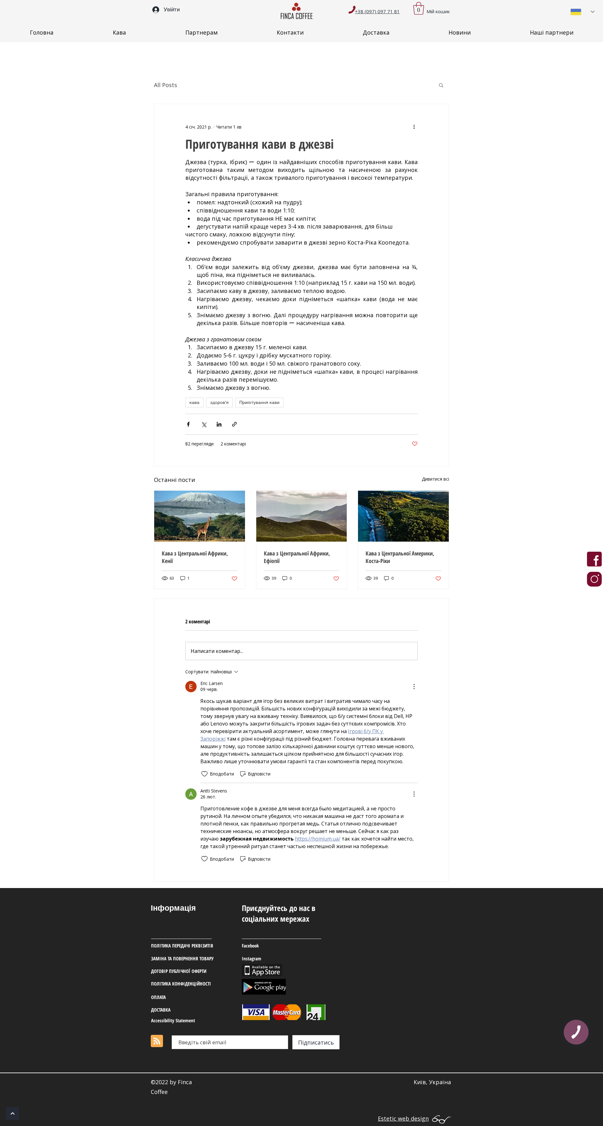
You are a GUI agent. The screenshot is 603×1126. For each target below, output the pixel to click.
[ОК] (12, 1113)
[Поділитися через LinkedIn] (219, 424)
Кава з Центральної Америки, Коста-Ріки (400, 557)
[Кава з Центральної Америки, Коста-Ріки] (403, 516)
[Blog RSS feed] (157, 1041)
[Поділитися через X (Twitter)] (204, 424)
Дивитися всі (435, 479)
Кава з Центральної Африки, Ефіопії (297, 557)
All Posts (165, 85)
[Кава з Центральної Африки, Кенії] (199, 516)
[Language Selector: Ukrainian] (582, 12)
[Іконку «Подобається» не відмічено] (204, 774)
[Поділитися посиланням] (234, 424)
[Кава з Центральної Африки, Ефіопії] (301, 516)
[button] (418, 8)
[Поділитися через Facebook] (188, 424)
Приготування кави (259, 402)
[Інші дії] (414, 126)
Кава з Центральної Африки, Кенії (195, 557)
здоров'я (219, 402)
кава (194, 402)
